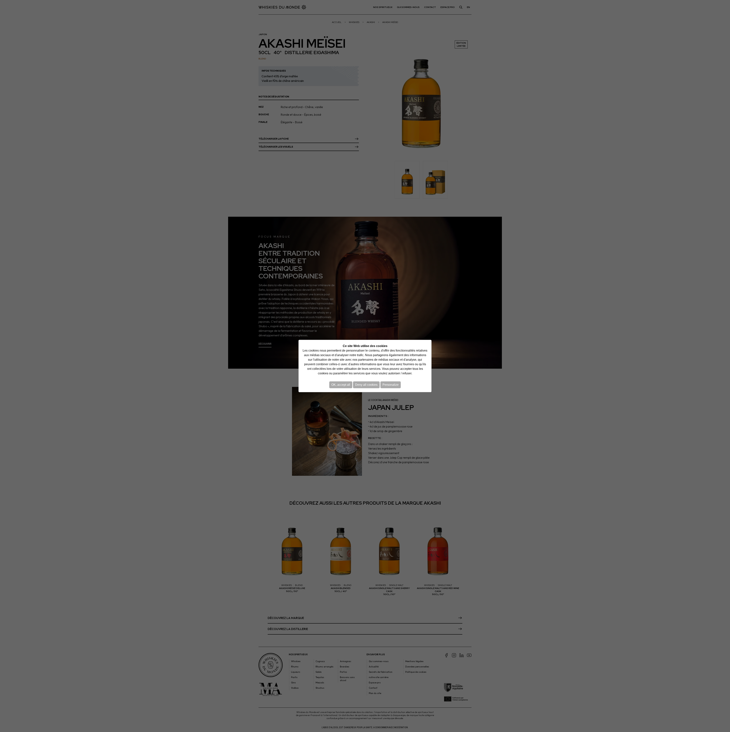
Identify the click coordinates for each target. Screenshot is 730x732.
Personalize (390, 384)
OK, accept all (340, 384)
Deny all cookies (366, 384)
